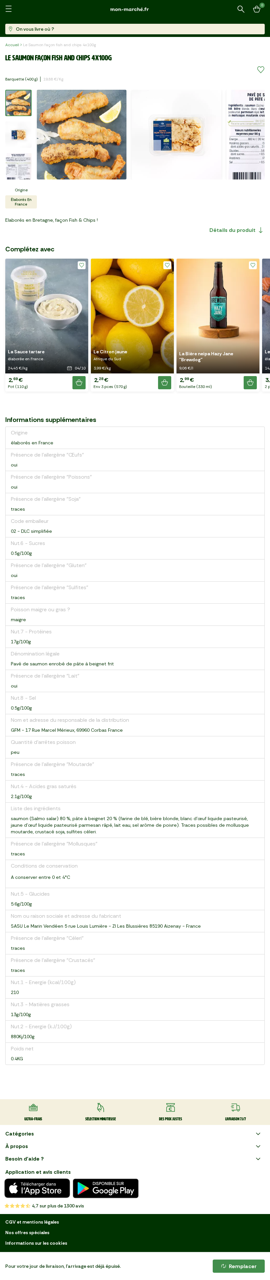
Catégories (19, 1133)
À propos (16, 1146)
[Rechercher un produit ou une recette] (241, 9)
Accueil (12, 45)
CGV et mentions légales (32, 1222)
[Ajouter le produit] (79, 382)
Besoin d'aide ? (24, 1158)
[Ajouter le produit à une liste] (261, 70)
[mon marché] (135, 9)
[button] (46, 325)
